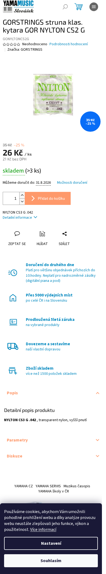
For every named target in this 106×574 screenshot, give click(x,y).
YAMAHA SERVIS (48, 486)
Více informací (43, 530)
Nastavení (51, 543)
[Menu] (93, 6)
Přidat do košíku (51, 198)
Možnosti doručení (72, 182)
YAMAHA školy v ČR (53, 491)
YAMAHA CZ (23, 486)
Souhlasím (50, 561)
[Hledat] (65, 6)
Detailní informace (17, 217)
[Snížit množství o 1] (22, 201)
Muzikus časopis (77, 486)
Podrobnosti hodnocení (68, 44)
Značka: (24, 49)
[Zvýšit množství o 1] (22, 195)
